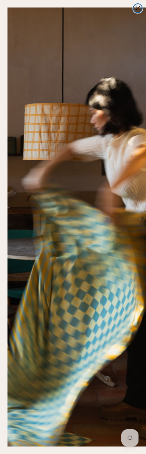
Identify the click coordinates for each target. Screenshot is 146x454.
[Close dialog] (137, 8)
